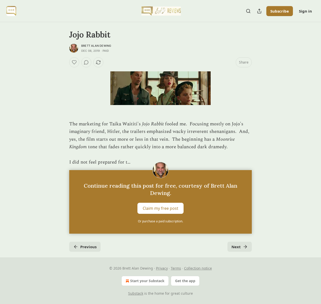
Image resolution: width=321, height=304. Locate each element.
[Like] (74, 62)
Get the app (185, 280)
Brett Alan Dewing (96, 45)
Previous (88, 246)
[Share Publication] (259, 11)
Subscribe (279, 11)
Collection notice (198, 268)
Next (236, 246)
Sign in (305, 11)
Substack (135, 293)
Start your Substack (147, 280)
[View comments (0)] (86, 62)
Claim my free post (160, 208)
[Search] (248, 11)
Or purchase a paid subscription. (160, 221)
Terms (176, 268)
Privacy (162, 268)
